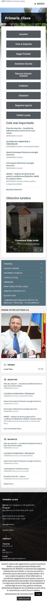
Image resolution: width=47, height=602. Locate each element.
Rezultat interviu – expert (14, 476)
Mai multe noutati (14, 189)
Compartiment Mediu (31, 146)
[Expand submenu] (41, 264)
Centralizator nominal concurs (16, 469)
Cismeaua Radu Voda (26, 240)
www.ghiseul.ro (8, 524)
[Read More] (24, 227)
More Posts (8, 484)
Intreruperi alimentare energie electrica (20, 164)
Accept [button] (38, 594)
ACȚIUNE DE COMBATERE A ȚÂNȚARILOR (18, 142)
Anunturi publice (30, 181)
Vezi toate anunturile (12, 429)
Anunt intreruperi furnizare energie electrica (22, 153)
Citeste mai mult (23, 598)
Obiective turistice (32, 244)
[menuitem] (23, 264)
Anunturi (20, 136)
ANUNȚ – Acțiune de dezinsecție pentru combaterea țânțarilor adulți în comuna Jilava (22, 176)
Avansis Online (8, 530)
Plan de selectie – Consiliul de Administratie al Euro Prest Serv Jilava (20, 130)
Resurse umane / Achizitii (21, 471)
